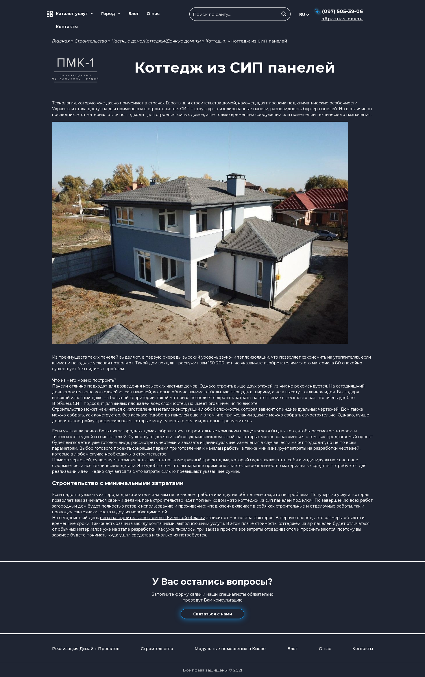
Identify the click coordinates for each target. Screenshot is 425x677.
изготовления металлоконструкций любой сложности (183, 409)
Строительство (91, 41)
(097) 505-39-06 (342, 11)
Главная (61, 41)
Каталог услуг (72, 13)
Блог (133, 13)
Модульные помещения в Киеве (230, 648)
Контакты (67, 26)
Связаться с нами (212, 614)
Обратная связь (342, 18)
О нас (153, 13)
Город (108, 13)
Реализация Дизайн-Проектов (85, 648)
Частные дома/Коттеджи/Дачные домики (156, 41)
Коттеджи (216, 41)
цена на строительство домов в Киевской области (152, 517)
